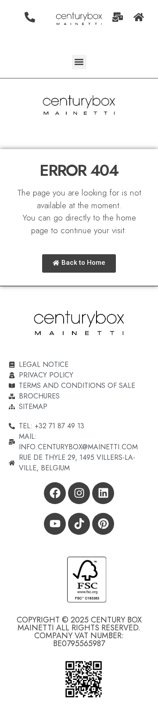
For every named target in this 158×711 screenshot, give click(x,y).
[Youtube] (55, 524)
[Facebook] (55, 493)
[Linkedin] (103, 493)
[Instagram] (79, 493)
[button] (79, 62)
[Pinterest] (103, 524)
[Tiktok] (79, 524)
